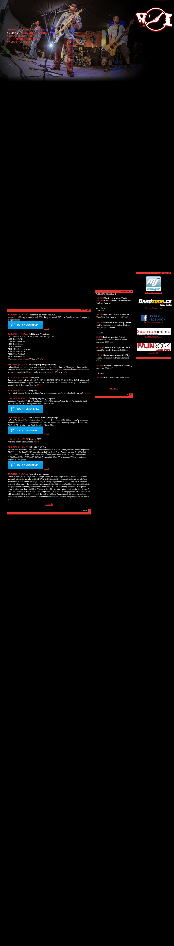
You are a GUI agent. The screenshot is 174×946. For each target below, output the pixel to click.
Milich (46, 328)
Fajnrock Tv (153, 352)
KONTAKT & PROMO (33, 29)
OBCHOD (12, 29)
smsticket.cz (24, 359)
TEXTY (34, 35)
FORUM (25, 42)
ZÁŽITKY (43, 32)
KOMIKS (12, 42)
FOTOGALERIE (15, 39)
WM (42, 359)
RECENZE (33, 39)
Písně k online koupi (153, 336)
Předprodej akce (25, 325)
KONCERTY (28, 32)
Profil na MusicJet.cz (153, 292)
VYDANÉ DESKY (16, 35)
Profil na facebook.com (153, 322)
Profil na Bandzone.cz (153, 308)
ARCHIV (114, 388)
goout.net (50, 372)
